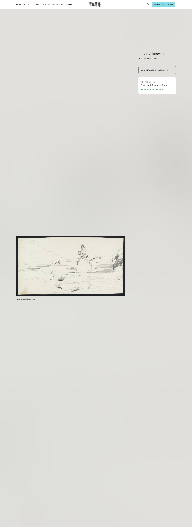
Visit (36, 4)
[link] (25, 299)
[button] (147, 4)
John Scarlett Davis (147, 58)
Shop (69, 4)
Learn (57, 4)
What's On (23, 4)
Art (45, 4)
